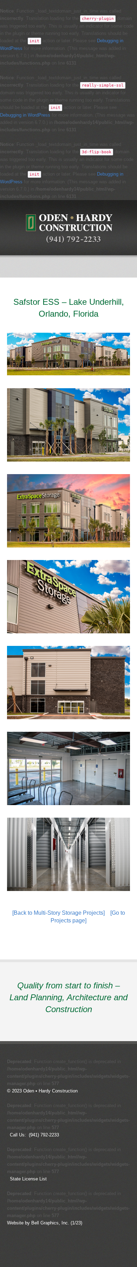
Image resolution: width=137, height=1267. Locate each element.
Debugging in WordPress (25, 115)
